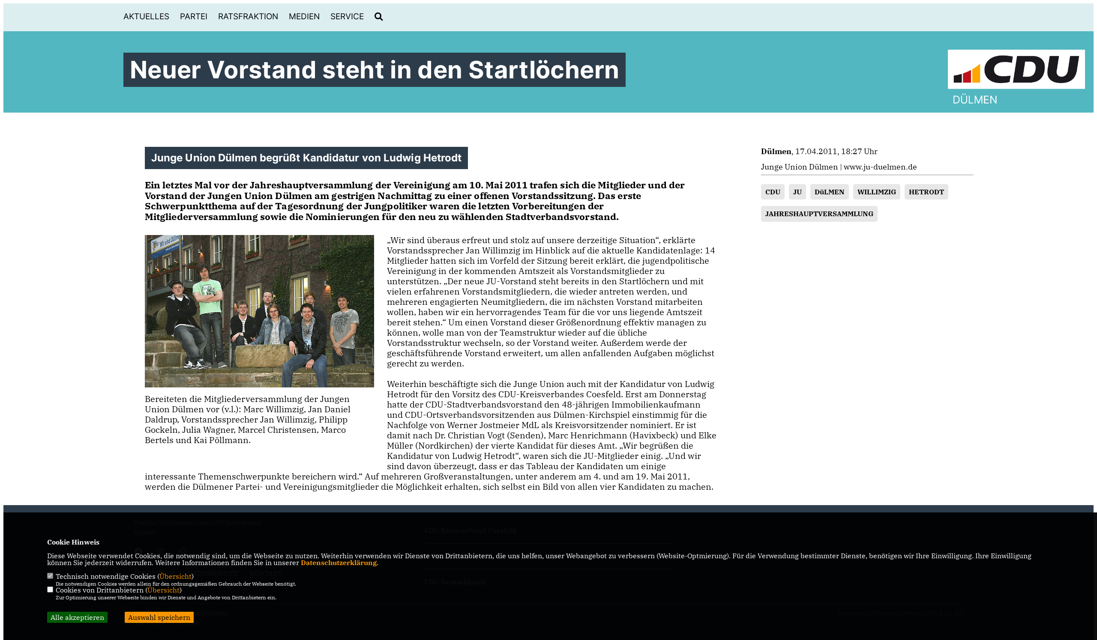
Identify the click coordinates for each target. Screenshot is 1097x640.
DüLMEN (830, 191)
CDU (772, 191)
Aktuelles (146, 16)
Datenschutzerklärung (339, 562)
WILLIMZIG (876, 191)
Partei (193, 16)
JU (797, 191)
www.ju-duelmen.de (880, 167)
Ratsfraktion (248, 16)
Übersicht (175, 576)
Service (347, 16)
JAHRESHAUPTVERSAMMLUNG (819, 213)
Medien (304, 16)
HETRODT (926, 191)
